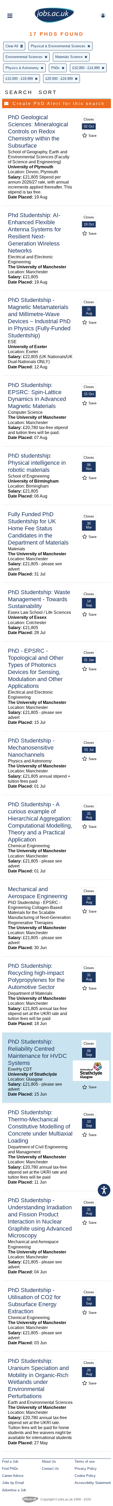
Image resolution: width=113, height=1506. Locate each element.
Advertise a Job (14, 1490)
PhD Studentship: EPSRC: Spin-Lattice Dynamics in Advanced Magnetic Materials (37, 396)
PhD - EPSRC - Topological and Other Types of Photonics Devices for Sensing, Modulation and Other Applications (35, 668)
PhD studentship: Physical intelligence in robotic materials (37, 462)
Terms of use (85, 1461)
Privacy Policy (86, 1469)
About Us (49, 1461)
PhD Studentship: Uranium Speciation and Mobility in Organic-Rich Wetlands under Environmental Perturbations (38, 1378)
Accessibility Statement (93, 1483)
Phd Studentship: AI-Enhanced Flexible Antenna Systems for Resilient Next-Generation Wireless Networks (34, 233)
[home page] (54, 21)
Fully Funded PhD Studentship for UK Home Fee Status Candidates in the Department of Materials (38, 528)
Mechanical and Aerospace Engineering (37, 893)
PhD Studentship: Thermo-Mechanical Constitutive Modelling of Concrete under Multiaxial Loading (40, 1126)
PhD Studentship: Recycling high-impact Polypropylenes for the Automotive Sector (36, 976)
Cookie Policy (85, 1476)
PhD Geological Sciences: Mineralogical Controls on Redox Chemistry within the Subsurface (38, 131)
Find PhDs (10, 1469)
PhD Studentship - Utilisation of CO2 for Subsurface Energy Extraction (34, 1301)
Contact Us (50, 1469)
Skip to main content (21, 4)
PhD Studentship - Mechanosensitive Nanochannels (31, 747)
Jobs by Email (13, 1483)
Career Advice (12, 1476)
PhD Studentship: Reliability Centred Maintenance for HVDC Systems (37, 1052)
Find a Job (10, 1461)
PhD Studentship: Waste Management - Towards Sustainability (39, 599)
